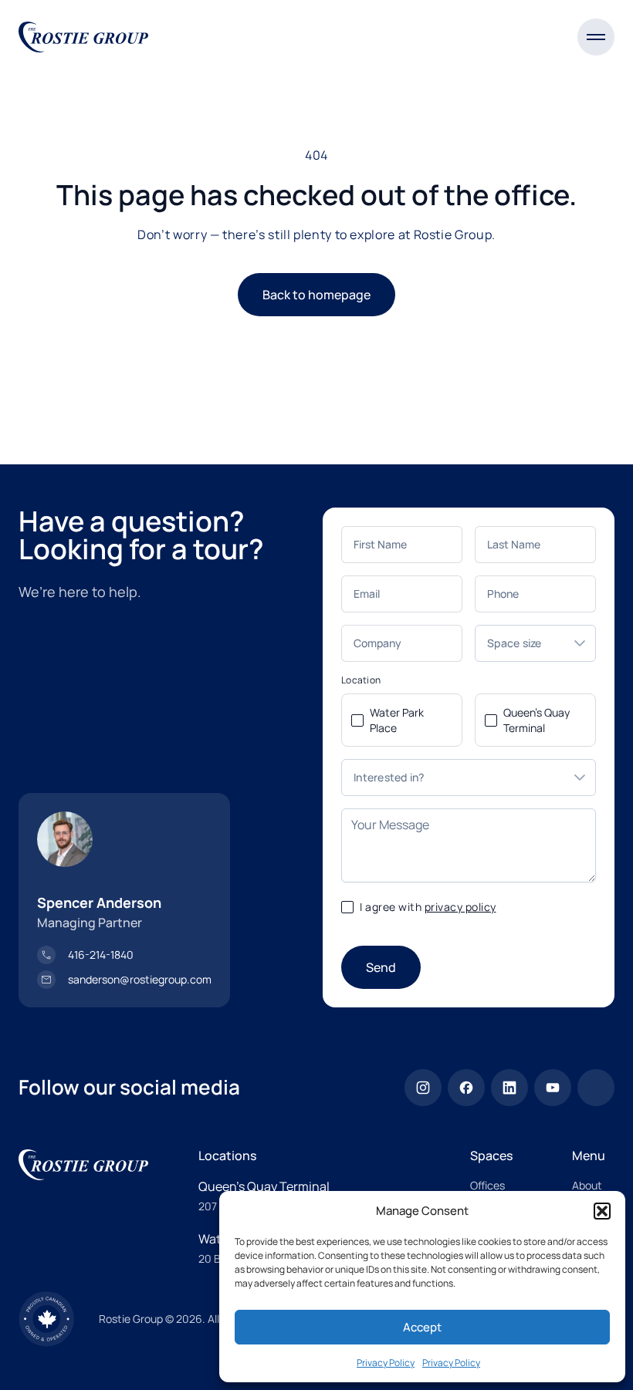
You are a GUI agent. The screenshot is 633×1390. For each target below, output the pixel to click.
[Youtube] (552, 1087)
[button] (602, 1211)
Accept (422, 1327)
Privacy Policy (386, 1362)
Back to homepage (316, 294)
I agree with (428, 906)
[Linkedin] (509, 1087)
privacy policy (460, 906)
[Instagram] (423, 1087)
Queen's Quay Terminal (536, 720)
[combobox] (520, 643)
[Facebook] (466, 1087)
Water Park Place (397, 720)
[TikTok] (595, 1087)
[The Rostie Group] (83, 37)
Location (361, 680)
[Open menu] (595, 37)
